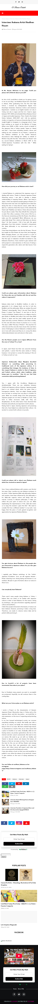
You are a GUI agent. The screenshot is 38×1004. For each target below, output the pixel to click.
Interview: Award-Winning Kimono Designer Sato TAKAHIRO (22, 800)
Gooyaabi (31, 1001)
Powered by (14, 849)
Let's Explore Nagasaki (9, 925)
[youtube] (26, 823)
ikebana (15, 779)
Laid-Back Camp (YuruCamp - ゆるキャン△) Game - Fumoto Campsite (22, 792)
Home (3, 18)
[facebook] (16, 2)
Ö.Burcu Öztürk (7, 29)
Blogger (14, 1001)
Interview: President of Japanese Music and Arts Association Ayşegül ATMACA (22, 809)
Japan (7, 18)
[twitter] (19, 2)
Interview (21, 779)
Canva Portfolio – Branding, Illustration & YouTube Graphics (18, 884)
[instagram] (22, 2)
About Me (21, 989)
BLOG (8, 779)
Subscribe (19, 844)
